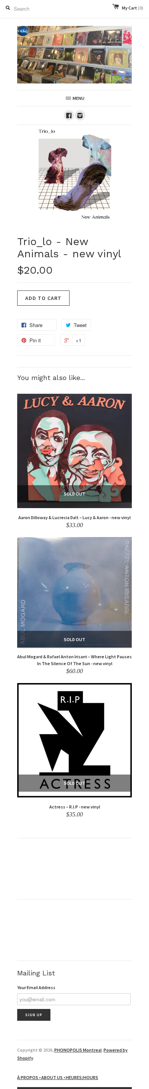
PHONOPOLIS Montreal (78, 1050)
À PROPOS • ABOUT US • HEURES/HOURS (57, 1077)
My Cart (132, 8)
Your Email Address (36, 987)
